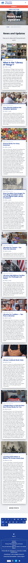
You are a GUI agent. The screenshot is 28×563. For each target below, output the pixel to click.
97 (16, 522)
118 (24, 522)
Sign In (13, 536)
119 (3, 525)
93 (2, 522)
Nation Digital (21, 556)
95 (9, 522)
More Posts (14, 508)
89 (14, 519)
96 (13, 522)
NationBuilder (13, 556)
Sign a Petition (14, 9)
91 (21, 519)
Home (7, 27)
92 (25, 519)
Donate (14, 6)
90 (18, 519)
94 (6, 522)
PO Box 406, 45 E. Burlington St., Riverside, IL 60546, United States (14, 551)
